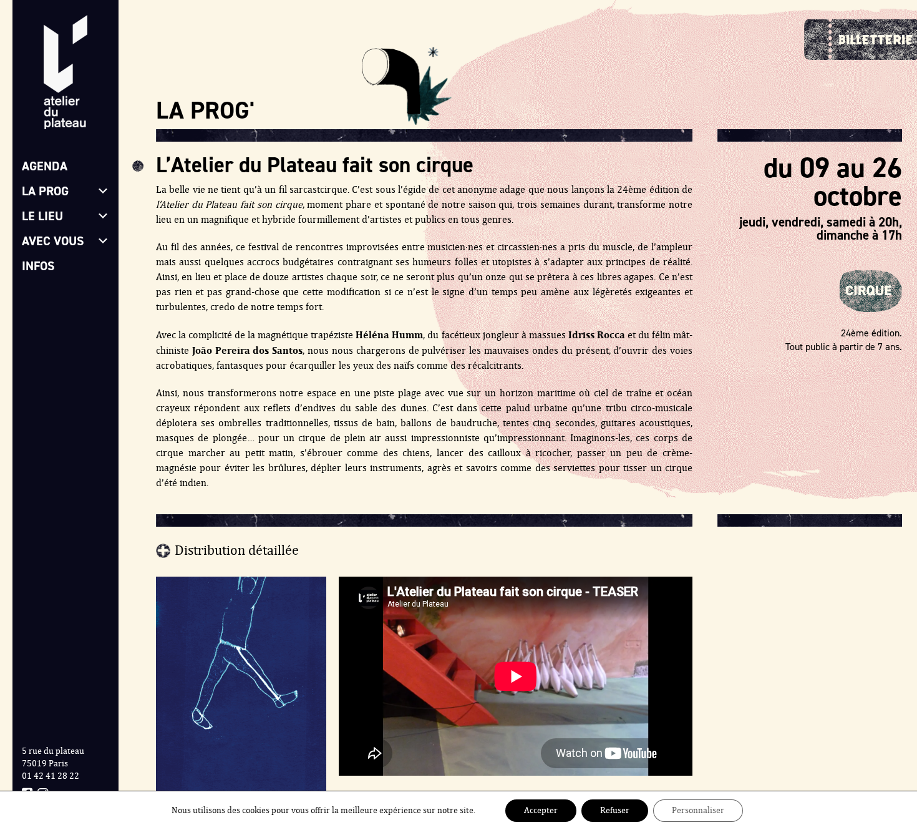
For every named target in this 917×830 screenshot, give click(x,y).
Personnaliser (698, 810)
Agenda (44, 166)
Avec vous (53, 241)
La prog (45, 191)
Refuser (614, 810)
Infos (38, 266)
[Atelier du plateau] (65, 77)
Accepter (541, 810)
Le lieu (42, 216)
